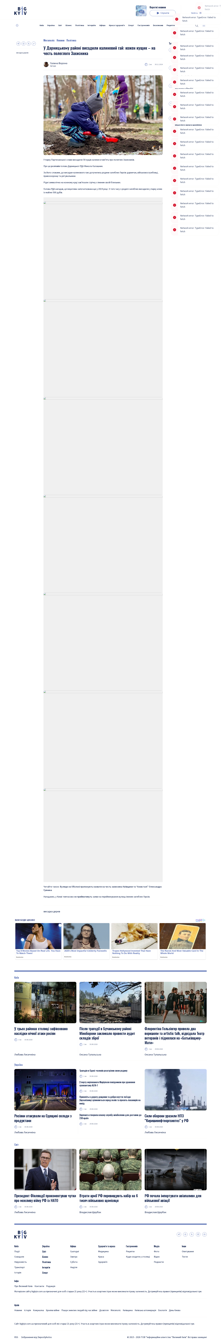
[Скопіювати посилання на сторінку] (34, 44)
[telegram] (179, 1234)
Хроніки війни (52, 1310)
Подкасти (159, 1262)
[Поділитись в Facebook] (23, 44)
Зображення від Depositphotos (36, 1337)
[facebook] (185, 1234)
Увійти (194, 13)
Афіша (102, 25)
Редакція (50, 1286)
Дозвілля (104, 1310)
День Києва (174, 1310)
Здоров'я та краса (106, 1246)
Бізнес (69, 25)
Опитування (188, 1251)
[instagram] (198, 1234)
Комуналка (38, 1310)
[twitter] (192, 1234)
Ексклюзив (158, 25)
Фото (156, 1251)
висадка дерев (22, 53)
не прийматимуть (83, 896)
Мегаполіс (49, 40)
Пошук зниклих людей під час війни (79, 1310)
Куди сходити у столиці (138, 1256)
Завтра (73, 1256)
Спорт (131, 25)
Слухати (165, 13)
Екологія (162, 1310)
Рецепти (171, 25)
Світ (60, 25)
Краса (101, 1256)
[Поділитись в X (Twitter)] (29, 44)
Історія (17, 1272)
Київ (42, 25)
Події (17, 1251)
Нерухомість (20, 1262)
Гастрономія (144, 25)
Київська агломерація (145, 1310)
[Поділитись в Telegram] (18, 44)
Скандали (19, 1256)
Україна (51, 25)
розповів (55, 166)
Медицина (103, 1251)
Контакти (39, 1286)
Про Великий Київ (23, 1286)
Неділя (73, 1267)
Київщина (128, 1310)
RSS (16, 1337)
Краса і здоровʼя (117, 25)
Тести (185, 1256)
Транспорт (19, 1267)
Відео (157, 1256)
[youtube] (204, 1234)
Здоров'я (102, 1262)
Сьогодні (74, 1251)
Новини (60, 40)
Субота (73, 1262)
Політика (79, 25)
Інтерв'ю (92, 25)
